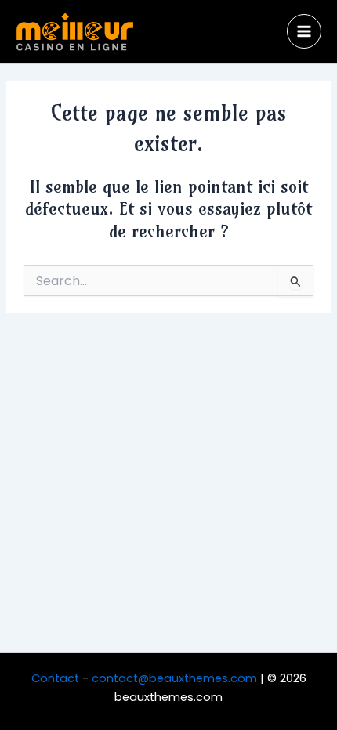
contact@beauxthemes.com (174, 678)
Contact (55, 678)
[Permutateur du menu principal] (304, 31)
